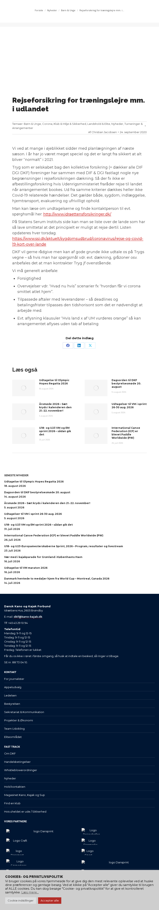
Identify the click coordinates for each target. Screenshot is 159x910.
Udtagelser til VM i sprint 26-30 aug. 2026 (129, 405)
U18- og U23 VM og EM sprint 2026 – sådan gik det (55, 431)
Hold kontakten (14, 786)
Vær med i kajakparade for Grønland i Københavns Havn (43, 557)
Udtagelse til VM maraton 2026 (25, 567)
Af (102, 132)
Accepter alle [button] (50, 900)
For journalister (14, 678)
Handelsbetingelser (17, 761)
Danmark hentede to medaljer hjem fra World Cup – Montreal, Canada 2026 (56, 578)
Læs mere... (30, 892)
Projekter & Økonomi (18, 720)
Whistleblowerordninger (20, 770)
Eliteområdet (13, 737)
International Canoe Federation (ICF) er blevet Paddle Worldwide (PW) (126, 432)
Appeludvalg (12, 687)
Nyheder (117, 123)
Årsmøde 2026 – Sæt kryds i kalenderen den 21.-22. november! (55, 407)
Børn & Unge (32, 123)
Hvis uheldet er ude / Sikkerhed (25, 811)
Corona (47, 123)
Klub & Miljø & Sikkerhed (70, 123)
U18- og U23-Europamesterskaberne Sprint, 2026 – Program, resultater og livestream (63, 546)
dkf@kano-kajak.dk (28, 616)
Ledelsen (10, 695)
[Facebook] (68, 345)
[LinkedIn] (79, 345)
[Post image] (23, 388)
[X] (90, 345)
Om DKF (10, 753)
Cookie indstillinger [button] (21, 900)
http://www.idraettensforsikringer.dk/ (77, 214)
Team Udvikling (14, 728)
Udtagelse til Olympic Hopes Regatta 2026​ (54, 382)
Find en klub (12, 803)
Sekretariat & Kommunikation (24, 712)
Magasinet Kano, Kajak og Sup (24, 795)
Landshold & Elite (98, 123)
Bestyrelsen (12, 703)
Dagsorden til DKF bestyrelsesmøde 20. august (126, 383)
